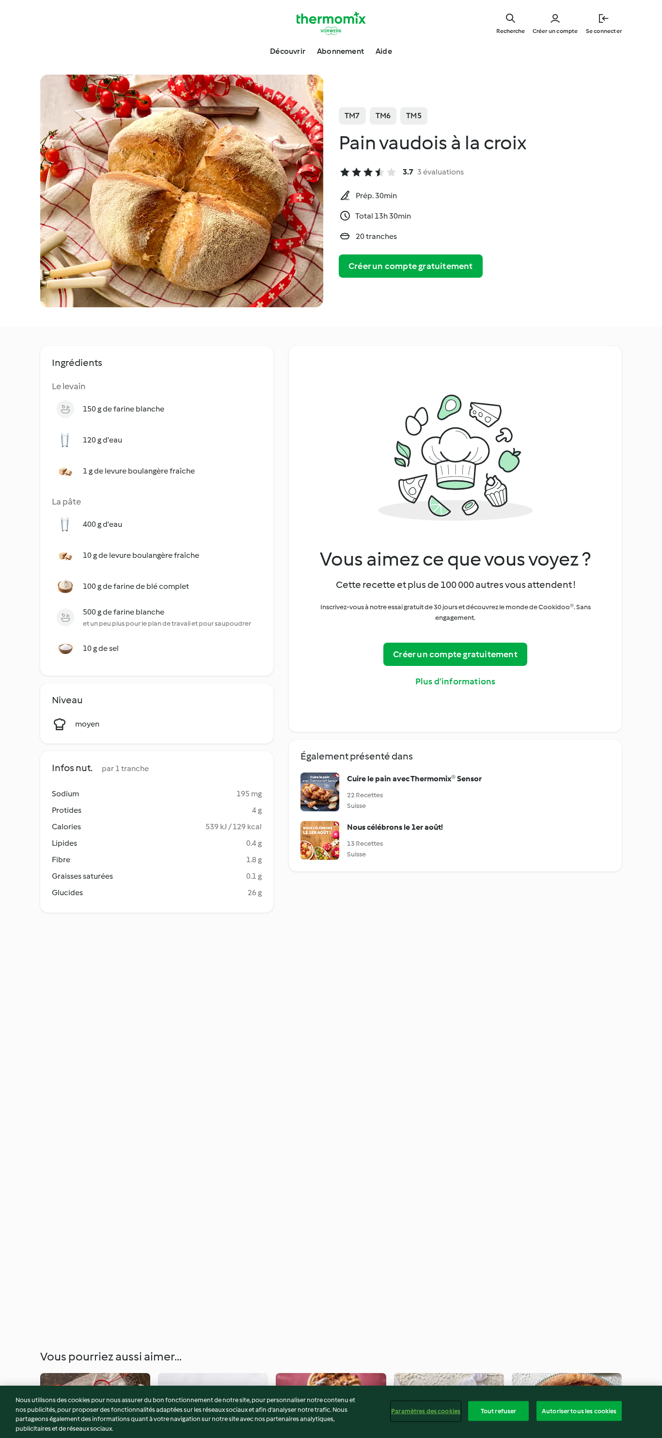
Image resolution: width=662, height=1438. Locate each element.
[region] (331, 1412)
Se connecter (604, 31)
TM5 (414, 115)
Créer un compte (555, 31)
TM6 (383, 115)
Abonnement (340, 51)
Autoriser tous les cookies (579, 1411)
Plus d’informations (455, 681)
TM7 (352, 115)
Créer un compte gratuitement (410, 266)
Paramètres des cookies (425, 1411)
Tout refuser (499, 1411)
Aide (384, 51)
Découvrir (287, 51)
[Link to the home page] (331, 23)
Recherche (510, 31)
